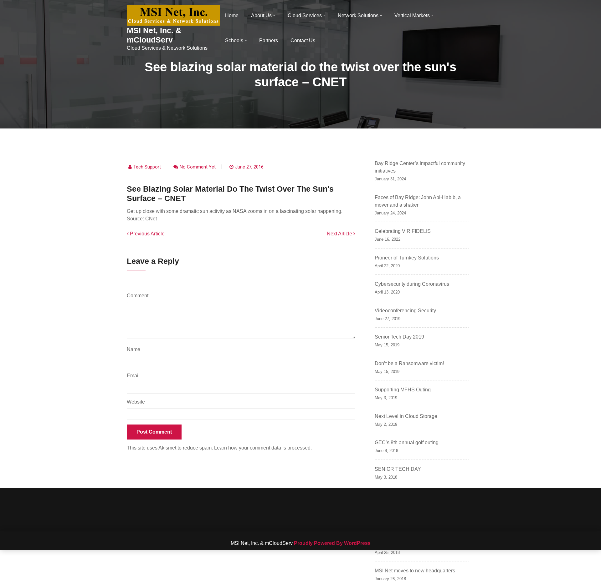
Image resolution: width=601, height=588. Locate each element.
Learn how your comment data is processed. (263, 447)
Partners (268, 40)
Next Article (340, 233)
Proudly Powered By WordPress (332, 543)
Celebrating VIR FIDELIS (403, 231)
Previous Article (147, 233)
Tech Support (147, 167)
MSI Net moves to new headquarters (415, 570)
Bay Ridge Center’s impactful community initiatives (420, 167)
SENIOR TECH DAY (398, 469)
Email (135, 375)
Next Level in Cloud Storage (406, 416)
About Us (261, 15)
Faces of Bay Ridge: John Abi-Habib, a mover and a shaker (418, 201)
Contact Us (302, 40)
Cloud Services (305, 15)
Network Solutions (358, 15)
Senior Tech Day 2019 (399, 336)
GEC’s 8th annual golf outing (407, 442)
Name (135, 349)
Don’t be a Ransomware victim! (409, 363)
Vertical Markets (412, 15)
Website (136, 402)
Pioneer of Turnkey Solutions (407, 257)
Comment (139, 295)
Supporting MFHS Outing (403, 389)
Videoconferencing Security (405, 310)
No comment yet (198, 167)
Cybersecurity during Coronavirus (412, 284)
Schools (234, 40)
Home (232, 15)
